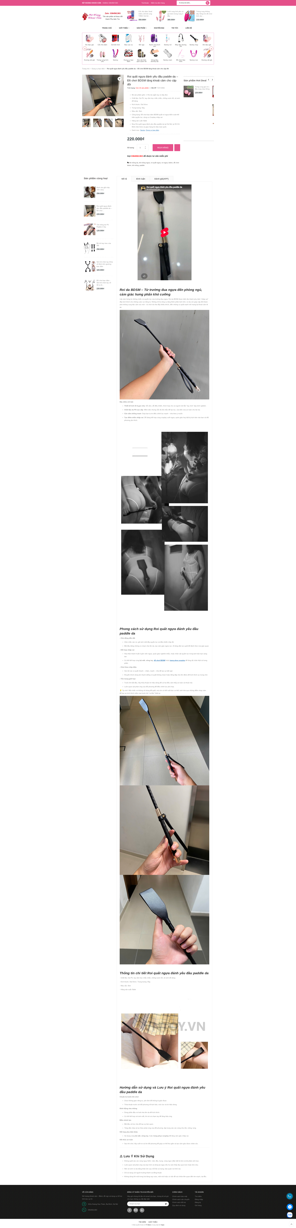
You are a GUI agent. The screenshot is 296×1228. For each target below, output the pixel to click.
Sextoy (115, 60)
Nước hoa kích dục (154, 45)
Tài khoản (145, 3)
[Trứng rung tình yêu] (102, 53)
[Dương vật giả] (89, 53)
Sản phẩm (141, 28)
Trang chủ (107, 28)
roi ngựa (165, 163)
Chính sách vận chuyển (181, 1199)
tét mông (135, 165)
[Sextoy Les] (194, 53)
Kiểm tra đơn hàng (158, 3)
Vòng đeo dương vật (154, 60)
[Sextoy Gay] (194, 38)
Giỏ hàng (198, 1205)
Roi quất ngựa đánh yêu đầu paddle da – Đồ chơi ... (104, 208)
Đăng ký (198, 1202)
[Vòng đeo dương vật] (154, 53)
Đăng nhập (199, 1199)
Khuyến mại (159, 28)
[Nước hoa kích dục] (154, 38)
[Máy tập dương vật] (180, 38)
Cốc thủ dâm (102, 45)
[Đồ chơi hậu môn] (180, 53)
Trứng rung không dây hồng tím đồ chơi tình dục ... (177, 14)
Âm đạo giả (89, 45)
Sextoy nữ (167, 45)
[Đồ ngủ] (141, 38)
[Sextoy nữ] (167, 38)
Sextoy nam (167, 60)
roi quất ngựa (156, 163)
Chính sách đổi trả (179, 1202)
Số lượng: (130, 148)
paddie (142, 165)
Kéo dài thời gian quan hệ (141, 60)
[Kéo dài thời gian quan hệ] (141, 53)
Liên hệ (188, 28)
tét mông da (133, 163)
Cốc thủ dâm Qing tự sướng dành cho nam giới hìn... (204, 107)
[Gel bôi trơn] (115, 38)
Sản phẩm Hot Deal (195, 80)
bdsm (171, 163)
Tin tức (174, 28)
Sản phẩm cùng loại (96, 178)
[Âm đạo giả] (89, 38)
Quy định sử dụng (178, 1205)
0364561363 (113, 3)
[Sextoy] (115, 53)
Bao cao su (128, 45)
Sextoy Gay (194, 45)
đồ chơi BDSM (159, 660)
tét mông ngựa (144, 163)
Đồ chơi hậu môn (180, 60)
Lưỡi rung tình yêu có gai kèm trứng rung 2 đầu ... (148, 14)
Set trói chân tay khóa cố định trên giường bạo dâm (105, 264)
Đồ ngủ (141, 45)
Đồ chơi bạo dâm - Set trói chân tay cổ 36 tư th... (104, 283)
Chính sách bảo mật (179, 1196)
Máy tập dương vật (181, 45)
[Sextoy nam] (167, 53)
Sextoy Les (194, 60)
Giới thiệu (123, 28)
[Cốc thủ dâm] (102, 38)
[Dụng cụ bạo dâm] (128, 53)
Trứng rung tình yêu (102, 60)
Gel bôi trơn (115, 45)
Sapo (162, 1225)
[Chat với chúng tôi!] (290, 1207)
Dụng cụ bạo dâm (128, 60)
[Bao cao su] (128, 38)
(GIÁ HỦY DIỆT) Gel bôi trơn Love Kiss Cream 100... (204, 89)
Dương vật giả (89, 60)
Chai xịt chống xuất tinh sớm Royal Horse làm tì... (205, 126)
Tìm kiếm (198, 1196)
